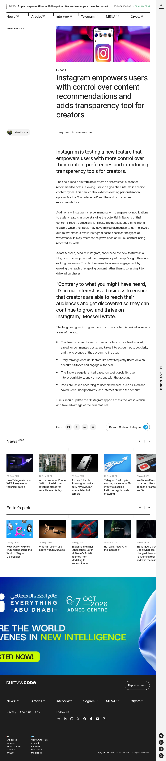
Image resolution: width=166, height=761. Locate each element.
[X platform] (161, 755)
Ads (37, 712)
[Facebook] (68, 427)
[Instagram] (161, 749)
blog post (68, 327)
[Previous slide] (140, 441)
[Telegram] (161, 735)
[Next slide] (149, 441)
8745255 (10, 753)
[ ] (61, 70)
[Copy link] (93, 427)
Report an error (137, 685)
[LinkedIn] (161, 742)
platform (84, 182)
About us (25, 712)
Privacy (11, 712)
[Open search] (161, 5)
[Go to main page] (161, 380)
